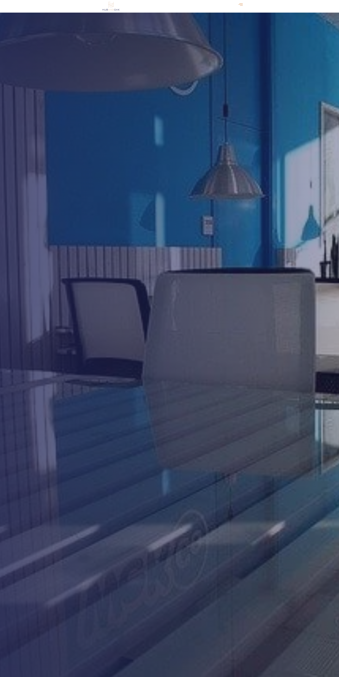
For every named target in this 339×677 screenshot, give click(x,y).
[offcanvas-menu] (241, 5)
